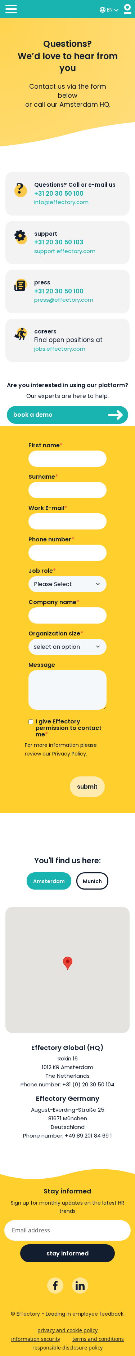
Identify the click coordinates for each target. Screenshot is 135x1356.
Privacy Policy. (69, 753)
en (109, 9)
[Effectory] (127, 9)
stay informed (67, 1253)
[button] (67, 963)
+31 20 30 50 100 (59, 193)
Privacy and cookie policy (67, 1330)
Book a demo (33, 415)
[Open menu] (11, 10)
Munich (92, 881)
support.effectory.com (64, 251)
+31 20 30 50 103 (59, 242)
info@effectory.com (61, 202)
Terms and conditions (98, 1338)
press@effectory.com (63, 299)
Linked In (80, 1285)
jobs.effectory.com (59, 349)
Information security (35, 1338)
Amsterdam (49, 881)
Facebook (55, 1285)
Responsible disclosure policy (67, 1347)
